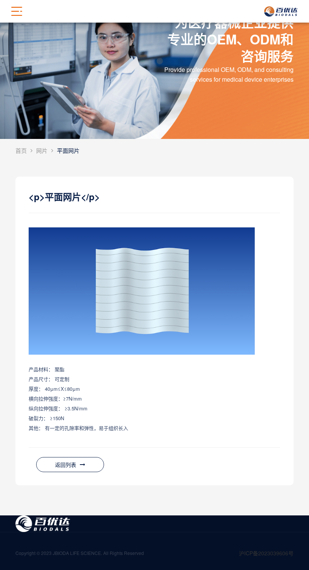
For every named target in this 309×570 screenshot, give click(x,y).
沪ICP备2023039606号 (266, 553)
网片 (41, 150)
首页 (21, 150)
